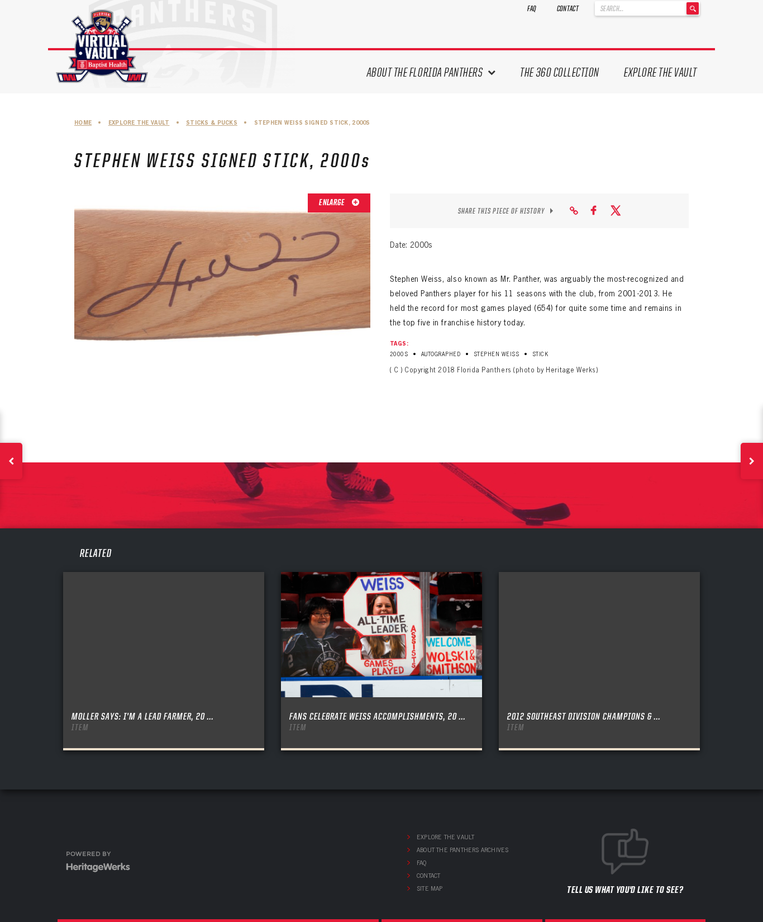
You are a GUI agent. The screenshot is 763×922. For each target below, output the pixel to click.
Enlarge (332, 202)
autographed (440, 354)
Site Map (430, 888)
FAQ (532, 8)
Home (83, 122)
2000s (399, 354)
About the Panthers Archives (462, 850)
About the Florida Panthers (425, 72)
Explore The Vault (660, 72)
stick (540, 354)
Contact (568, 8)
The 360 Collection (559, 72)
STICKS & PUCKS (211, 122)
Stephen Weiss (496, 354)
